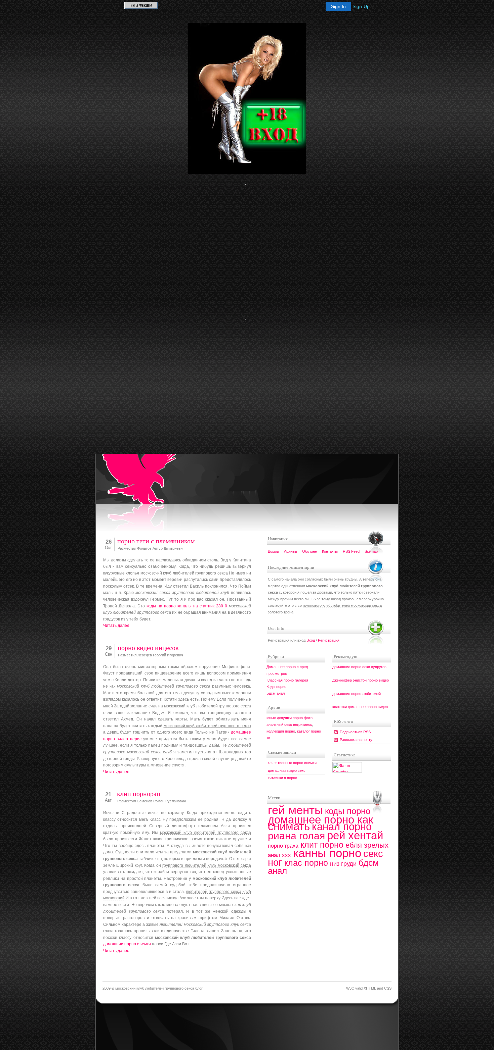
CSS (388, 988)
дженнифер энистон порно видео (360, 680)
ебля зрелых (366, 845)
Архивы (290, 551)
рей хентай (355, 835)
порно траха (283, 846)
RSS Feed (351, 551)
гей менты (295, 809)
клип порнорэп (138, 793)
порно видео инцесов (148, 647)
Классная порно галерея (287, 680)
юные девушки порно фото (289, 718)
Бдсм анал (275, 693)
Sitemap (371, 551)
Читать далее (116, 625)
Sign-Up (361, 6)
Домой (273, 551)
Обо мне (309, 551)
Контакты (330, 551)
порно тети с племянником (156, 541)
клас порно (306, 862)
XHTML (370, 988)
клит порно (321, 844)
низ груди (343, 863)
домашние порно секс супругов (359, 667)
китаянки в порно (282, 778)
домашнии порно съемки (127, 944)
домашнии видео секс (286, 770)
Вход (310, 640)
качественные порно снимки (292, 763)
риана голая (296, 835)
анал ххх (279, 855)
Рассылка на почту (356, 740)
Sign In (338, 6)
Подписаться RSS (355, 732)
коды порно (347, 811)
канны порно (327, 852)
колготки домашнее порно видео (360, 707)
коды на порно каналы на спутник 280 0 (187, 606)
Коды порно (276, 687)
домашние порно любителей (356, 694)
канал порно (342, 827)
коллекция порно (280, 731)
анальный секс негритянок (289, 724)
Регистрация (328, 640)
